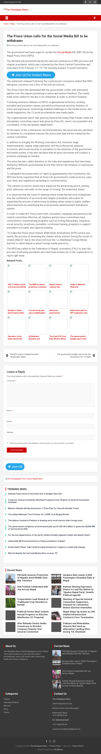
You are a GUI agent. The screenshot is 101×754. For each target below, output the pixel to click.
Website (10, 432)
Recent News (14, 570)
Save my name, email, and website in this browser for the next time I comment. (42, 443)
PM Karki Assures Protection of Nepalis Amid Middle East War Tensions (32, 578)
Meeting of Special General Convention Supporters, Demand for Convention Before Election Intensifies (77, 603)
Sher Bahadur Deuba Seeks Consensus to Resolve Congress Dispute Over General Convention (31, 627)
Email (9, 421)
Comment (11, 381)
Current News (62, 646)
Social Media (64, 52)
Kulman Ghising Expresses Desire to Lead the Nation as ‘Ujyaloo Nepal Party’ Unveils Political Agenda (78, 591)
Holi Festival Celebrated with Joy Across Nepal (32, 588)
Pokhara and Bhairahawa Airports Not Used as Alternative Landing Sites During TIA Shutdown (76, 627)
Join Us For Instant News (33, 75)
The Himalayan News (38, 746)
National (7, 706)
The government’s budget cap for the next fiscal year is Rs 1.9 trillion (74, 355)
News (6, 709)
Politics (7, 712)
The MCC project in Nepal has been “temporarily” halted (24, 355)
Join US (16, 467)
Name (10, 410)
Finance (7, 699)
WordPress (58, 749)
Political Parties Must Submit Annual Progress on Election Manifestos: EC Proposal (33, 614)
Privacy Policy (55, 746)
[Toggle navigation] (7, 18)
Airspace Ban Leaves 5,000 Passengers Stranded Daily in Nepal (79, 578)
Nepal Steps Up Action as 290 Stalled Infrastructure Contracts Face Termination (79, 614)
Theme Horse (77, 746)
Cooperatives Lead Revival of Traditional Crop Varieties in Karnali (32, 602)
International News (11, 702)
